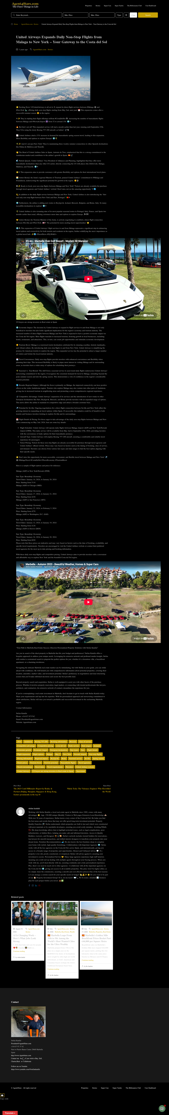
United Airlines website (85, 767)
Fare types (74, 750)
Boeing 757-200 (41, 741)
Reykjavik (55, 758)
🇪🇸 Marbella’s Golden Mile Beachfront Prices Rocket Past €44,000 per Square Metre (96, 938)
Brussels (73, 741)
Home (16, 24)
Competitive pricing (45, 745)
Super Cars (107, 5)
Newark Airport (80, 754)
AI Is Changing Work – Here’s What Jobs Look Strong (24, 938)
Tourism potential (51, 762)
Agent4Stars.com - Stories (29, 24)
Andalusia (28, 741)
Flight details (92, 750)
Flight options (38, 754)
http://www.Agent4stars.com (21, 1055)
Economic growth (24, 750)
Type (119, 15)
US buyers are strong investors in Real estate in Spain (52, 771)
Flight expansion (23, 754)
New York (67, 754)
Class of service (85, 741)
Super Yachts (119, 5)
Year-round (80, 771)
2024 (19, 741)
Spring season (98, 758)
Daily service (74, 745)
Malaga (49, 754)
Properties (88, 5)
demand (97, 745)
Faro (82, 750)
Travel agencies (84, 762)
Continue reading (19, 951)
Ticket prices (22, 762)
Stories (98, 5)
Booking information (59, 741)
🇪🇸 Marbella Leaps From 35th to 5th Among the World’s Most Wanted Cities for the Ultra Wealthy (61, 940)
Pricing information (24, 758)
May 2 (57, 754)
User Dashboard (150, 5)
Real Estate (65, 932)
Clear (133, 15)
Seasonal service (75, 758)
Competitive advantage (26, 745)
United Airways (23, 771)
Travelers (69, 767)
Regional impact (41, 758)
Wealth (72, 932)
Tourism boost (35, 762)
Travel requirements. (55, 767)
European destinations (58, 750)
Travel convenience (24, 767)
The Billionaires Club (134, 5)
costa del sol (61, 745)
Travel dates (39, 767)
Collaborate (27, 1061)
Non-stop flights (95, 754)
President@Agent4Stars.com (21, 1043)
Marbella (58, 932)
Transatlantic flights (68, 762)
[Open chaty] (162, 1108)
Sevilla (87, 758)
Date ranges (86, 745)
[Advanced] (126, 15)
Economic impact (40, 750)
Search (148, 15)
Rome (64, 758)
